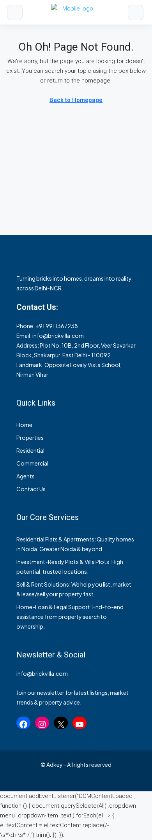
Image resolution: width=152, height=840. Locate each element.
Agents (25, 476)
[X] (61, 724)
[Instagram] (42, 724)
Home (24, 424)
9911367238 (62, 325)
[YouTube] (79, 724)
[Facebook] (23, 724)
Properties (30, 437)
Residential (30, 450)
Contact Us (31, 488)
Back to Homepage (76, 100)
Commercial (32, 463)
